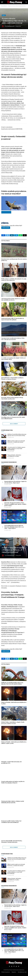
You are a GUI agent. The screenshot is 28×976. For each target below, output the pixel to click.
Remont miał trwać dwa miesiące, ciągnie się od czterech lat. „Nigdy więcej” (15, 482)
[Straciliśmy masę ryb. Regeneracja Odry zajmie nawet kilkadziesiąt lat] (14, 408)
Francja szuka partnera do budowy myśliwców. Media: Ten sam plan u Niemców (13, 782)
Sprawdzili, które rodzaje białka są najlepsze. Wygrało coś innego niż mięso (12, 378)
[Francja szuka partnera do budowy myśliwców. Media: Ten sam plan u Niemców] (14, 772)
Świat (3, 544)
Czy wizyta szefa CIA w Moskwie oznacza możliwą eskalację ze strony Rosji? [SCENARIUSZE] (16, 448)
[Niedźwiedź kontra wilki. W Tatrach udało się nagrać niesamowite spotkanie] (14, 309)
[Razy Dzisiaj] (14, 2)
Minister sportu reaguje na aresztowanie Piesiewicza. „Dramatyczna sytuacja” (16, 441)
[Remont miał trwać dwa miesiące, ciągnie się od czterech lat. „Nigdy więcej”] (14, 472)
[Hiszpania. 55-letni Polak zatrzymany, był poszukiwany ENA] (14, 753)
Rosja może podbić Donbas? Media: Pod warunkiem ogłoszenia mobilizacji (11, 821)
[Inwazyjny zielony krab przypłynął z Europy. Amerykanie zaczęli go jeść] (14, 388)
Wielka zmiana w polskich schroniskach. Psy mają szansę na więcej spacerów (13, 279)
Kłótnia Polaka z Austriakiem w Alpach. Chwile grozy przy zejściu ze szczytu (12, 722)
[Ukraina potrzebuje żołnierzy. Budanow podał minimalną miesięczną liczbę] (14, 792)
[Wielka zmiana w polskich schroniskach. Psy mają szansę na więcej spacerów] (14, 270)
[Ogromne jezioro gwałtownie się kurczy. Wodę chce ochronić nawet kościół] (14, 329)
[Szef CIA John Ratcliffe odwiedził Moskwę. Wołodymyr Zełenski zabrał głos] (14, 832)
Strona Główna (4, 5)
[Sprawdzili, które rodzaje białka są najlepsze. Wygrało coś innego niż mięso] (14, 369)
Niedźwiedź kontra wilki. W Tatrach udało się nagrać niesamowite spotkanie (12, 319)
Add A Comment (14, 423)
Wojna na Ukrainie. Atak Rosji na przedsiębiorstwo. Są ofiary (14, 455)
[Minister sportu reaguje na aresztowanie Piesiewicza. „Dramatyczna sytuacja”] (3, 442)
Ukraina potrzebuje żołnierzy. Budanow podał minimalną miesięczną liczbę (12, 801)
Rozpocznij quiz (6, 212)
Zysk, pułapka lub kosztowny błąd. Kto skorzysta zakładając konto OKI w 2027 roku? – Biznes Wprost (14, 527)
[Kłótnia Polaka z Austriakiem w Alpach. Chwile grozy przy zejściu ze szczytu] (14, 713)
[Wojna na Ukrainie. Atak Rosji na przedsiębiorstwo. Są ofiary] (3, 456)
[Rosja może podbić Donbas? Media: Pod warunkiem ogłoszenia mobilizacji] (14, 812)
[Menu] (2, 2)
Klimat (3, 15)
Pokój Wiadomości (10, 26)
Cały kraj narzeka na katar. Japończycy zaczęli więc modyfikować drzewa (12, 299)
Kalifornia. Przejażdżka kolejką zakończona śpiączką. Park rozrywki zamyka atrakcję (16, 435)
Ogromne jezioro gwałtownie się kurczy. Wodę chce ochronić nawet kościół (12, 338)
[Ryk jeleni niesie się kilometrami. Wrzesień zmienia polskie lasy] (14, 250)
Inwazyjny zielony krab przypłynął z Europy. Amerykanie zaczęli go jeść (12, 398)
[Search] (26, 2)
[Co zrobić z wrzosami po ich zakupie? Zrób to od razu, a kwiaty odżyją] (14, 349)
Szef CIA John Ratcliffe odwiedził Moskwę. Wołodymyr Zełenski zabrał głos (11, 841)
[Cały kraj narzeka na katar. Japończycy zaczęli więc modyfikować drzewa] (14, 290)
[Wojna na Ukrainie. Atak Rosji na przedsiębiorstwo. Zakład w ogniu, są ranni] (14, 733)
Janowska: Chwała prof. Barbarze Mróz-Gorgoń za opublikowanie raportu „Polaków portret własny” (15, 504)
